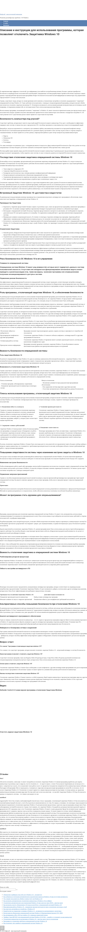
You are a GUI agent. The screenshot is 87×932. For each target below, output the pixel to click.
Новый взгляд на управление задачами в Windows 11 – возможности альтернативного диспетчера (32, 911)
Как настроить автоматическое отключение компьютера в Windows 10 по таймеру (27, 901)
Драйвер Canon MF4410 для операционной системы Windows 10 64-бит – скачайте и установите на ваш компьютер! (37, 917)
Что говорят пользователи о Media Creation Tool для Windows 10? (22, 899)
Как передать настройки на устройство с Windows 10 (19, 909)
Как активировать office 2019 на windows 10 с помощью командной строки (25, 915)
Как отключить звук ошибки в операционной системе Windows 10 (22, 923)
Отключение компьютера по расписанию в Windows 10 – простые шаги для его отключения (30, 919)
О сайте (5, 23)
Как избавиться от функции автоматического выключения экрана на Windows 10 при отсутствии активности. (35, 896)
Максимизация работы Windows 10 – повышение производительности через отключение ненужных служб (35, 907)
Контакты (6, 25)
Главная (5, 21)
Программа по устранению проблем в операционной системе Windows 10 (25, 921)
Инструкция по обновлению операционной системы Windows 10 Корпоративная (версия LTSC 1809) (33, 913)
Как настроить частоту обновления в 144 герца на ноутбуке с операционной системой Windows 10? (32, 905)
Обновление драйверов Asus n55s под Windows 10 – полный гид (22, 894)
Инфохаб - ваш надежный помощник (11, 14)
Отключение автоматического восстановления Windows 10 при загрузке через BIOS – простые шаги (33, 903)
